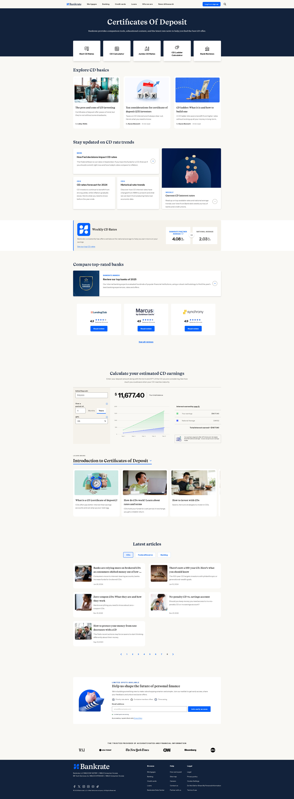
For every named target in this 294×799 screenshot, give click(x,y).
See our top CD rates (86, 246)
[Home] (74, 4)
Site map (173, 777)
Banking (164, 555)
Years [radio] (101, 410)
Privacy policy (192, 777)
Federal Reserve (145, 555)
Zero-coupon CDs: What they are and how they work (117, 598)
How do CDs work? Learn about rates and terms (142, 502)
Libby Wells (82, 124)
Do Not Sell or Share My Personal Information (204, 786)
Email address (118, 704)
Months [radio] (91, 410)
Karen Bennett (134, 124)
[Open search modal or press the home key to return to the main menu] (224, 4)
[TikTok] (97, 786)
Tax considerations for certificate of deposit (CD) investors (147, 109)
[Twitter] (79, 786)
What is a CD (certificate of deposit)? (96, 500)
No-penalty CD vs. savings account (189, 596)
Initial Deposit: (81, 391)
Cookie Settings (193, 781)
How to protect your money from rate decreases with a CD (115, 627)
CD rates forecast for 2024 (92, 184)
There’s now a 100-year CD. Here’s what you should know (191, 570)
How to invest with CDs (185, 500)
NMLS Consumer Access (108, 773)
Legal (189, 772)
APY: (77, 417)
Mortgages (151, 772)
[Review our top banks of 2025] (147, 283)
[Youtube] (93, 786)
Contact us (174, 786)
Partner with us (175, 790)
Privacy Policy (138, 718)
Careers (173, 781)
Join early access (199, 709)
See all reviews (146, 342)
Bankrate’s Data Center (155, 790)
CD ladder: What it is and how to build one (195, 109)
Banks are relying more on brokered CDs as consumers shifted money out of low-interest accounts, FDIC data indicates (117, 572)
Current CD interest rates (180, 195)
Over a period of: (79, 405)
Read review (98, 328)
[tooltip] (182, 233)
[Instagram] (83, 786)
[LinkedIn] (88, 786)
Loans (149, 786)
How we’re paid (176, 772)
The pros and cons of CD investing (95, 107)
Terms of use (192, 790)
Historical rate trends (133, 184)
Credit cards (151, 781)
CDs (128, 555)
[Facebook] (74, 786)
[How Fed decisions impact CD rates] (116, 161)
